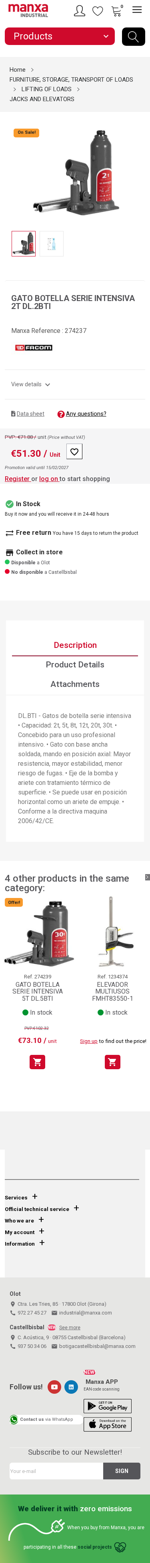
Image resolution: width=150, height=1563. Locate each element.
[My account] (81, 11)
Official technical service (37, 1209)
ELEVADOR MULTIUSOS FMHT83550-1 (112, 991)
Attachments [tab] (75, 684)
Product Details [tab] (75, 664)
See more (69, 1327)
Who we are (19, 1221)
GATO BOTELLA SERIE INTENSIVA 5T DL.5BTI (37, 991)
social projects (95, 1547)
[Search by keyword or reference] (133, 36)
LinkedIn (71, 1387)
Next (140, 167)
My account (19, 1232)
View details (31, 384)
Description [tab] (75, 645)
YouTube (54, 1387)
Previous (10, 167)
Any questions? (86, 413)
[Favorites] (98, 11)
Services (16, 1198)
